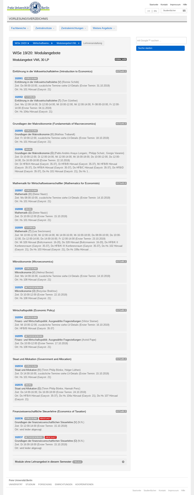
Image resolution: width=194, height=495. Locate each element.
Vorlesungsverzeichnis (28, 18)
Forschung (45, 484)
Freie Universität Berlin (20, 480)
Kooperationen (84, 484)
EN (155, 11)
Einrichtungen (63, 484)
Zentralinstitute (43, 28)
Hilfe (185, 4)
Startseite (153, 4)
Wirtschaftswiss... (42, 43)
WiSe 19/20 (21, 43)
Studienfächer (169, 10)
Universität (16, 484)
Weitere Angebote (103, 28)
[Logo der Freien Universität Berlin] (28, 8)
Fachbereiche (19, 28)
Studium (30, 484)
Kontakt (164, 4)
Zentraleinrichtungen (72, 28)
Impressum (175, 4)
